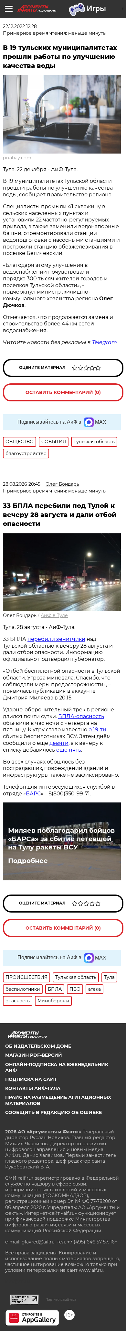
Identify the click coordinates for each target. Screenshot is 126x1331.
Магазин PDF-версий (33, 1055)
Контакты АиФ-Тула (32, 1088)
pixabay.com (17, 158)
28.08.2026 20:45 (21, 484)
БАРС (33, 794)
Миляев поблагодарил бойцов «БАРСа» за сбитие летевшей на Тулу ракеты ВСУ (61, 839)
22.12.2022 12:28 (20, 26)
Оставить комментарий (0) (63, 392)
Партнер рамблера (61, 1299)
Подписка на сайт (31, 1079)
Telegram (104, 342)
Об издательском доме (38, 1046)
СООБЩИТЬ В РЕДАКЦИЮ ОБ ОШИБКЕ (53, 1112)
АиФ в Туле (54, 615)
